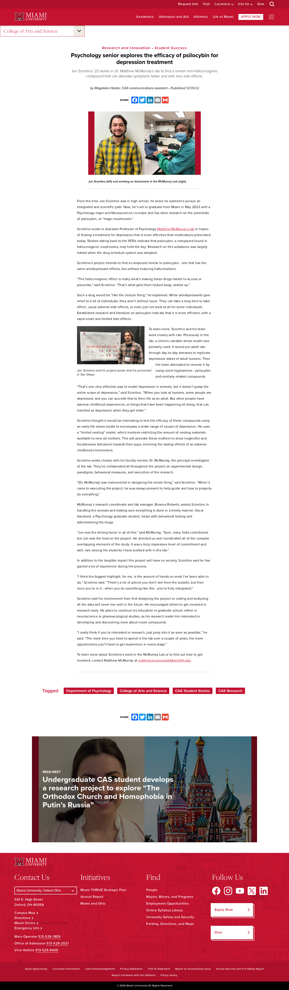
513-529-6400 (46, 950)
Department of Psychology (88, 690)
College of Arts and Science (31, 31)
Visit (206, 4)
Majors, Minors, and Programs (169, 897)
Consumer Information (66, 968)
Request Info (188, 4)
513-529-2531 (58, 943)
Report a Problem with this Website (134, 975)
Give (260, 4)
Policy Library (169, 975)
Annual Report (91, 897)
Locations (222, 4)
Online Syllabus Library (164, 910)
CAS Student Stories (192, 690)
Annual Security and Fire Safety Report (240, 968)
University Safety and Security (170, 917)
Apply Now (251, 17)
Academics (145, 17)
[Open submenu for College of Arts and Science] (79, 31)
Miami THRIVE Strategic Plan (103, 890)
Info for (243, 4)
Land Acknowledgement (100, 968)
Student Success (170, 48)
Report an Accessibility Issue (193, 968)
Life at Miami (223, 17)
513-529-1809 (49, 936)
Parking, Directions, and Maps (170, 924)
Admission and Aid (174, 17)
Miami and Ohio (93, 903)
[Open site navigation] (271, 17)
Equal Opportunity (36, 968)
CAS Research (230, 690)
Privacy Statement (131, 968)
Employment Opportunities (167, 903)
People (151, 890)
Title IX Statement (159, 968)
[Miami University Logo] (30, 17)
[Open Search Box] (272, 4)
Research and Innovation (126, 48)
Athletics (201, 17)
